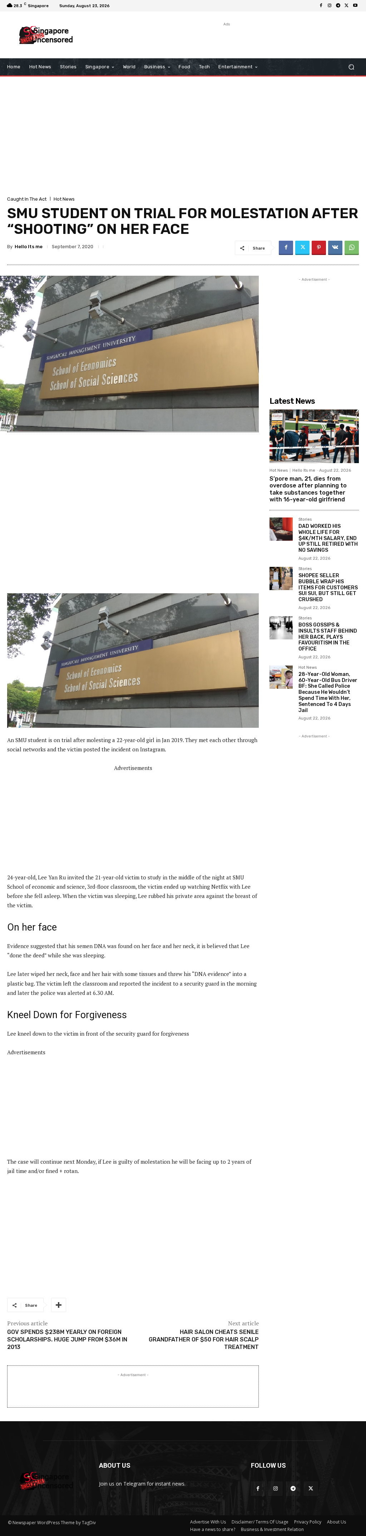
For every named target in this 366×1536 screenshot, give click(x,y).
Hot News (64, 199)
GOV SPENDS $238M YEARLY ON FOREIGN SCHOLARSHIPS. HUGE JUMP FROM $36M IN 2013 (67, 1339)
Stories (305, 519)
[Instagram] (329, 5)
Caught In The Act (26, 199)
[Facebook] (321, 5)
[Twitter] (346, 5)
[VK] (335, 248)
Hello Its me (29, 246)
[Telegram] (338, 5)
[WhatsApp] (352, 248)
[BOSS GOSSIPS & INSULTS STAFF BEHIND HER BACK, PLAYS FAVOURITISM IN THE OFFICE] (281, 627)
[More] (58, 1305)
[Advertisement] (179, 38)
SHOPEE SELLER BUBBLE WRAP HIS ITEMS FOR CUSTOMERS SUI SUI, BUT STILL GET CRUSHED (328, 588)
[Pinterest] (319, 248)
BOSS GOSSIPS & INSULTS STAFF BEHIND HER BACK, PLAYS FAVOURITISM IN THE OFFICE (327, 637)
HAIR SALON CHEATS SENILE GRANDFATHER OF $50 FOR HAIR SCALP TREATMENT (204, 1339)
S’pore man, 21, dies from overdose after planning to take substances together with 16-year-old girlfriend (308, 489)
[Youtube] (355, 5)
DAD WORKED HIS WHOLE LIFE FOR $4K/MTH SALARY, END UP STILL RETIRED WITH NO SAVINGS (328, 538)
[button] (351, 67)
